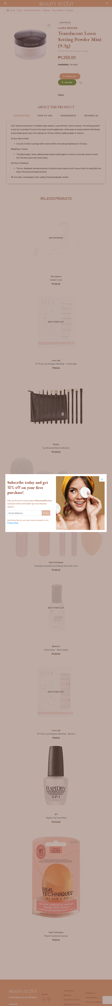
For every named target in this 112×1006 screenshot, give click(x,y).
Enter (46, 513)
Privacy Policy (12, 523)
